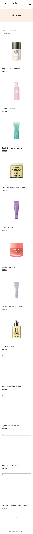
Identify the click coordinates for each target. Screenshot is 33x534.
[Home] (9, 4)
